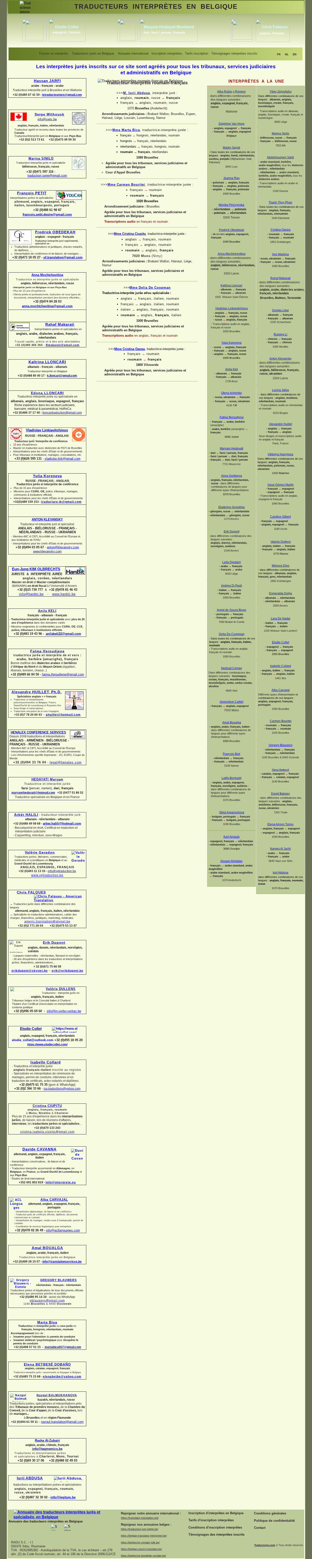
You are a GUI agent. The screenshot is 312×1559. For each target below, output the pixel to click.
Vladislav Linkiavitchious (47, 430)
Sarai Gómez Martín (280, 484)
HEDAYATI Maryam (47, 779)
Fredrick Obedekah (231, 230)
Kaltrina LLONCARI (47, 362)
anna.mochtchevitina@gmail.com (47, 306)
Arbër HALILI (26, 815)
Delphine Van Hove (231, 123)
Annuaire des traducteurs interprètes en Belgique (46, 1521)
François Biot (231, 754)
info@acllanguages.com (63, 1230)
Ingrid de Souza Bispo (231, 610)
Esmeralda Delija (280, 593)
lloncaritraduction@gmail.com (62, 412)
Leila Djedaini (231, 562)
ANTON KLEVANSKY (47, 519)
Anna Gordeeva (231, 475)
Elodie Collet (31, 1029)
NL (287, 54)
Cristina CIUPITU (47, 1106)
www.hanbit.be (64, 594)
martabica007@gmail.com (63, 1347)
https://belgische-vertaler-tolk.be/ (140, 1542)
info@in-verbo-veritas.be (64, 1011)
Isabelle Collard (45, 1062)
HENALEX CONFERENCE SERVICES (38, 732)
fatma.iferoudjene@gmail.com (63, 674)
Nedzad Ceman (231, 668)
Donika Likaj (280, 310)
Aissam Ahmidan (231, 861)
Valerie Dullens (281, 541)
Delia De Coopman (231, 634)
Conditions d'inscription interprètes (215, 1527)
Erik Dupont (54, 942)
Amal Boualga (231, 722)
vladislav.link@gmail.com (62, 458)
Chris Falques (275, 27)
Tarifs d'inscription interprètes (211, 1520)
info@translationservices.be (62, 1261)
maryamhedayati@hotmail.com (33, 792)
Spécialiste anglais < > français (36, 696)
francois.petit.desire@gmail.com (47, 214)
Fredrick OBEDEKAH (55, 232)
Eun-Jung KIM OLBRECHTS (36, 569)
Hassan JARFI (47, 81)
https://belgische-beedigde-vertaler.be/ (143, 1555)
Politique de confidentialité (274, 1520)
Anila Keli (231, 369)
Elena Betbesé (280, 769)
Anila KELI (47, 611)
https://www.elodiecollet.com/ (47, 1044)
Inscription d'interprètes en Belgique (216, 1513)
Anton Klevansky (280, 358)
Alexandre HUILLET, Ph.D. (36, 692)
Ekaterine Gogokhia (231, 507)
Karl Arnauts (232, 836)
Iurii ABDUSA (30, 1478)
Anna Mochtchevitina (47, 275)
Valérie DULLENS (61, 989)
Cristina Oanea (281, 229)
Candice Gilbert (280, 516)
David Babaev (280, 793)
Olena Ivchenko (231, 393)
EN (294, 54)
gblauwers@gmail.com (47, 1300)
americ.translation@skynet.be (47, 921)
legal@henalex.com (66, 762)
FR (279, 54)
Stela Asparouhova (231, 812)
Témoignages (198, 1534)
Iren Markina (280, 254)
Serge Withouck (49, 114)
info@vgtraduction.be (62, 871)
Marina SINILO (41, 158)
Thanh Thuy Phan (280, 202)
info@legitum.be (63, 1497)
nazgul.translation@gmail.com (62, 1422)
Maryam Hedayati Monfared (169, 27)
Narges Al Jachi (280, 848)
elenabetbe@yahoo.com (62, 1376)
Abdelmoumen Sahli (280, 157)
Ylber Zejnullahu (281, 91)
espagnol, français (66, 32)
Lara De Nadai (280, 618)
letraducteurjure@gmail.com (62, 94)
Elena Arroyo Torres (280, 824)
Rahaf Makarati (59, 324)
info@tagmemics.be (47, 1449)
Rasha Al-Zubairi (47, 1440)
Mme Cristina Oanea (129, 349)
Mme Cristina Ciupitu (130, 234)
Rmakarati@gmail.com (62, 344)
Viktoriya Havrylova (280, 454)
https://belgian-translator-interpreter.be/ (144, 1535)
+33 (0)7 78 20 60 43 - (29, 714)
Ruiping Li (280, 334)
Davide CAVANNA (39, 1149)
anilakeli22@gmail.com (63, 634)
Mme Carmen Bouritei (126, 184)
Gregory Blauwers (280, 745)
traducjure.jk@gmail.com (61, 502)
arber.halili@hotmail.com (62, 823)
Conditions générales (270, 1513)
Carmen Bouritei (281, 721)
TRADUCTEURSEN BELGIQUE (155, 6)
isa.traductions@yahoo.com (62, 1088)
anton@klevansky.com (63, 547)
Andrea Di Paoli (231, 585)
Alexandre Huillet (280, 424)
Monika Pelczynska (231, 205)
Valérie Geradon (40, 852)
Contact (259, 1528)
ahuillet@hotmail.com (63, 714)
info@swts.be (47, 119)
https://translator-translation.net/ (139, 1517)
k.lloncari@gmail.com (62, 375)
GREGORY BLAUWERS (58, 1280)
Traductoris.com (264, 1545)
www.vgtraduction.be (47, 875)
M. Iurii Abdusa (136, 93)
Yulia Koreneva (47, 476)
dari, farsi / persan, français (164, 32)
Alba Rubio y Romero (231, 91)
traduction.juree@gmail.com (47, 175)
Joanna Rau (231, 178)
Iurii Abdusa (280, 872)
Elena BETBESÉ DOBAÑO (47, 1364)
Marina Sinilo (280, 133)
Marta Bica (47, 1322)
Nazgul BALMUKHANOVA (57, 1395)
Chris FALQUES (31, 892)
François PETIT (32, 193)
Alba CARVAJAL (54, 1199)
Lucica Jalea (280, 390)
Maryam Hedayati (231, 448)
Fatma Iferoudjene (47, 651)
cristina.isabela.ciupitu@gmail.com (47, 1131)
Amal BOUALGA (47, 1248)
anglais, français (271, 33)
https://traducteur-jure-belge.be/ (139, 1529)
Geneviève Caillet (231, 701)
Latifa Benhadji (232, 778)
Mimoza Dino (280, 565)
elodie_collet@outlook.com (32, 1040)
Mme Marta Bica (126, 130)
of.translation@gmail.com (63, 257)
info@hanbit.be (31, 594)
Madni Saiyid (231, 147)
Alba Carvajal (281, 690)
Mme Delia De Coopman (150, 287)
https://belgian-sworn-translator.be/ (141, 1549)
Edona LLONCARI (47, 393)
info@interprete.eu (61, 1182)
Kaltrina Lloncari (231, 285)
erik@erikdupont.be (67, 970)
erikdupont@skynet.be (29, 970)
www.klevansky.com (47, 551)
